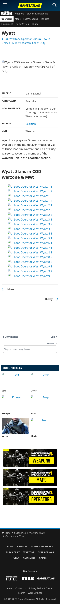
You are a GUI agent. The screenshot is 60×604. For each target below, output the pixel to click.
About (9, 588)
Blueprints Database (37, 13)
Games (43, 557)
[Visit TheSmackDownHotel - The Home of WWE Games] (11, 578)
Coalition (31, 124)
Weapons (19, 13)
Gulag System (23, 24)
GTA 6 (16, 557)
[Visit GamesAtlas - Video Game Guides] (46, 578)
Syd (4, 390)
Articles (22, 546)
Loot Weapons (30, 19)
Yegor (5, 436)
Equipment (7, 24)
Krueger (6, 413)
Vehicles (45, 19)
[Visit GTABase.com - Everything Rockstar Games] (27, 578)
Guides (36, 24)
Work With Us (35, 593)
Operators (6, 19)
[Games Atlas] (30, 5)
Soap (33, 413)
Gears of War (46, 552)
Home (10, 546)
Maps (18, 19)
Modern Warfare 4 (42, 546)
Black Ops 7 (13, 552)
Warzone (28, 552)
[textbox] (30, 350)
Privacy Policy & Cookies (41, 588)
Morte (34, 436)
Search (21, 593)
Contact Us (20, 588)
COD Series (29, 557)
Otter (33, 390)
